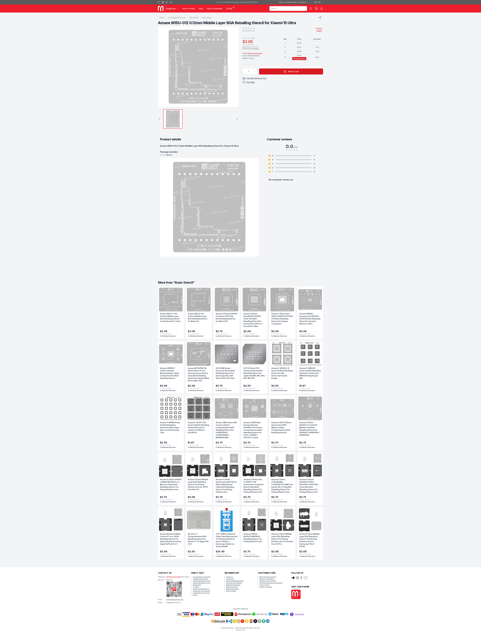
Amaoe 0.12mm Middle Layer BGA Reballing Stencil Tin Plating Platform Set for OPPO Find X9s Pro (198, 484)
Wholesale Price (299, 58)
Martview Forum (232, 587)
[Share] (320, 17)
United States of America (292, 2)
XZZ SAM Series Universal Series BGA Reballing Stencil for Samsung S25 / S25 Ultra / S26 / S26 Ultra (225, 373)
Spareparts (197, 585)
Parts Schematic (214, 8)
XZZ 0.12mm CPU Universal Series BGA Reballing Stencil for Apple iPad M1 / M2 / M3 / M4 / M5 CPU (254, 373)
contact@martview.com (174, 599)
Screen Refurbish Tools (201, 583)
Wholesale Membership (235, 581)
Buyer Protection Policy (268, 577)
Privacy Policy (264, 585)
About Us (229, 577)
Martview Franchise (233, 585)
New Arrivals (188, 8)
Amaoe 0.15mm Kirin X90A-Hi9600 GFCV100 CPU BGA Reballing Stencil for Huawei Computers (282, 319)
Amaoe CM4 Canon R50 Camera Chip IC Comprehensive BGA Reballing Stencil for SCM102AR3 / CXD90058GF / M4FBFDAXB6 (226, 430)
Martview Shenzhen (255, 53)
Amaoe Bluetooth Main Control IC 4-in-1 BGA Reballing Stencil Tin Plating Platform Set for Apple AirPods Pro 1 (170, 539)
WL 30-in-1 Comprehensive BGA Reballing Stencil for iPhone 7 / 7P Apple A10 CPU (198, 539)
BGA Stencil (194, 17)
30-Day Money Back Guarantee (271, 583)
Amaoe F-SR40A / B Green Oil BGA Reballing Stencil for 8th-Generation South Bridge (282, 373)
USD (317, 2)
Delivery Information (266, 579)
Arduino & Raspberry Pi (201, 589)
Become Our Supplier (234, 583)
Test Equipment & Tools (177, 17)
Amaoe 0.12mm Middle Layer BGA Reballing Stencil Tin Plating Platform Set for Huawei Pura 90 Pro (282, 539)
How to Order (231, 591)
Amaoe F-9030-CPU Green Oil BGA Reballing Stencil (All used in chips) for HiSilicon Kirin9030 (198, 427)
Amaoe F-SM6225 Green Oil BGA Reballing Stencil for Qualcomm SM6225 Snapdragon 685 (310, 373)
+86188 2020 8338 (173, 577)
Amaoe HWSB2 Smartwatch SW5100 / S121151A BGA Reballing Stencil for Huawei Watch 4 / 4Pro (309, 319)
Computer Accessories (201, 593)
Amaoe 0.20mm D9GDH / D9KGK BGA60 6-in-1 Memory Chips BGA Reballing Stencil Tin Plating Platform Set (171, 484)
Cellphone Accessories (201, 591)
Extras (195, 595)
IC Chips (196, 587)
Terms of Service (265, 587)
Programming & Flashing (202, 577)
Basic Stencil (207, 17)
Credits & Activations (200, 579)
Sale (201, 8)
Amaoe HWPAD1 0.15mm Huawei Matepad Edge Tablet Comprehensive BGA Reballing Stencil (169, 373)
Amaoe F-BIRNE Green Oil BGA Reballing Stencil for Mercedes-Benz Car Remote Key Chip (170, 427)
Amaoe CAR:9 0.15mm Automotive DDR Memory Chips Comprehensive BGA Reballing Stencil (281, 427)
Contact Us (230, 579)
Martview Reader (232, 589)
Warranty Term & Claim (267, 581)
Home (161, 17)
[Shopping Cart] (316, 8)
